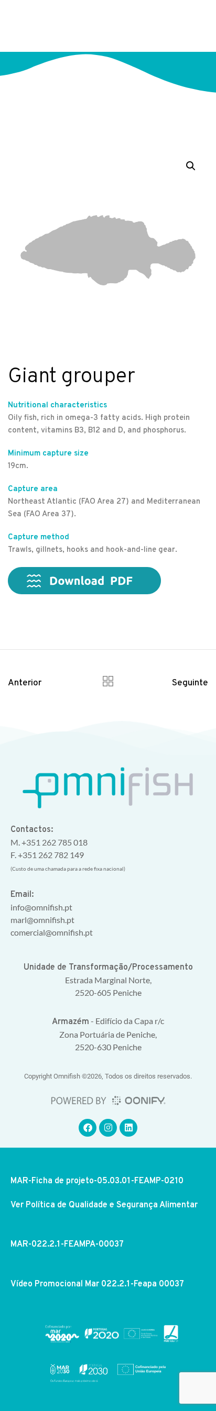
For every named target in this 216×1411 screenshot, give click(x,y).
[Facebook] (87, 1128)
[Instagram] (108, 1128)
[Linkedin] (128, 1128)
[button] (191, 26)
